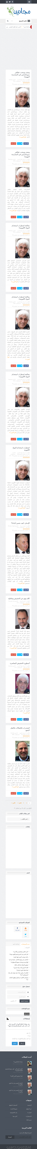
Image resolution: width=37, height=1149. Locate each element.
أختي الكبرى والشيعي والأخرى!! (20, 951)
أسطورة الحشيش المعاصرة (20, 663)
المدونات (27, 947)
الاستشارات (29, 1116)
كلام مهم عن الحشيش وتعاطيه (19, 598)
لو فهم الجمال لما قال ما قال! (21, 965)
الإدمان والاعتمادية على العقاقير (20, 84)
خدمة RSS (29, 1120)
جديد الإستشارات (25, 944)
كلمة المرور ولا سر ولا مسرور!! (20, 967)
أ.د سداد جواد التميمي (21, 79)
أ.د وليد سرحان (23, 526)
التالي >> (19, 803)
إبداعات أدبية (16, 944)
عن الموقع (29, 1109)
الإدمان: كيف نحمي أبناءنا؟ (20, 523)
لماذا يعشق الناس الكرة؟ (16, 1076)
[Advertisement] (18, 49)
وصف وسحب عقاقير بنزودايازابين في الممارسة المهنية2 (20, 74)
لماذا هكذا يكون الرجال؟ (22, 970)
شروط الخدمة (13, 1109)
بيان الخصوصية (13, 1112)
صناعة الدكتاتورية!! (18, 1061)
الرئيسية (29, 1105)
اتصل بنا (30, 1112)
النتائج (14, 1043)
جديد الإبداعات (26, 1008)
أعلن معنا (15, 1116)
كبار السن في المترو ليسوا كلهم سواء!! (18, 954)
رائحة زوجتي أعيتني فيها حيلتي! (20, 957)
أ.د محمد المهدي (23, 733)
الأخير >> (13, 803)
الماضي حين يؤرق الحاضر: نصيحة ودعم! (18, 959)
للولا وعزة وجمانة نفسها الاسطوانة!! (19, 962)
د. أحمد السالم (23, 601)
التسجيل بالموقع (13, 1105)
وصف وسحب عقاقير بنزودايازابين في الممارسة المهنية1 (20, 154)
